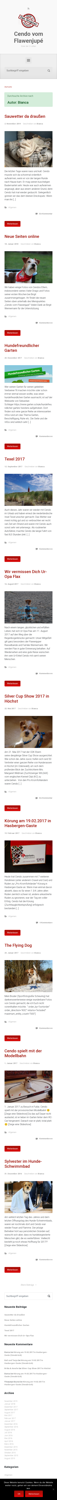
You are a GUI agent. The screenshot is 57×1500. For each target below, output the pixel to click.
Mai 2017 (8, 1415)
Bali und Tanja (11, 1360)
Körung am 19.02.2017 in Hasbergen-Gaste (28, 823)
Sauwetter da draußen (25, 116)
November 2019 (10, 1401)
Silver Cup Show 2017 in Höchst (36, 1368)
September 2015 (11, 1455)
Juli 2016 (8, 1432)
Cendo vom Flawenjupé (28, 37)
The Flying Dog (18, 945)
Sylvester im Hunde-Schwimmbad (23, 1164)
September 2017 (11, 1410)
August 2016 (9, 1430)
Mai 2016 (8, 1438)
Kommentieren (45, 323)
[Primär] (28, 60)
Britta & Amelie (11, 1368)
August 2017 (9, 1412)
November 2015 (10, 1450)
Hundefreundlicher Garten (16, 1325)
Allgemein (12, 207)
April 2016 (8, 1441)
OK (19, 1494)
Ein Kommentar (45, 214)
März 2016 (8, 1444)
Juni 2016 (8, 1435)
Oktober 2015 (9, 1453)
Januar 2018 (9, 1404)
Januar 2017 (9, 1421)
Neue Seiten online (22, 236)
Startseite (8, 87)
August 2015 (9, 1458)
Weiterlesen (12, 224)
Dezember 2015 (10, 1447)
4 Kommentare (46, 922)
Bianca (40, 124)
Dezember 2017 (10, 1407)
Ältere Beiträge (27, 1285)
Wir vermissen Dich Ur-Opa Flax (19, 1336)
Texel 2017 (15, 459)
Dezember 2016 (10, 1424)
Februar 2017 (10, 1418)
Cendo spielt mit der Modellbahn (23, 1053)
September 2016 (11, 1427)
